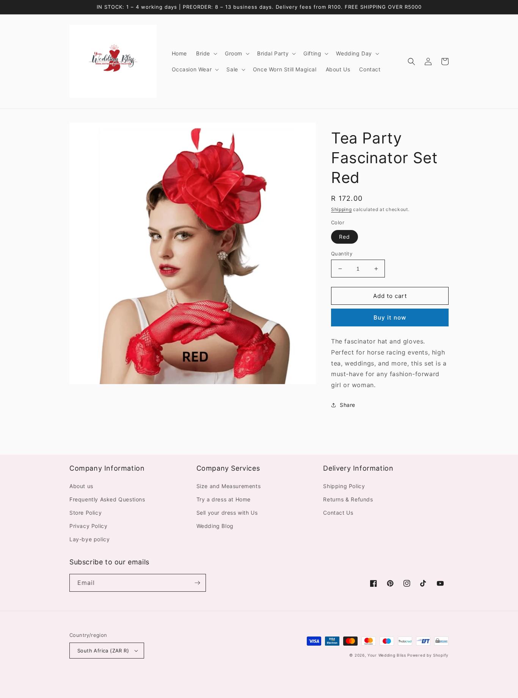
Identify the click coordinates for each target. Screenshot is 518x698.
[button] (206, 53)
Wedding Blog (215, 526)
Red (344, 236)
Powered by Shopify (428, 655)
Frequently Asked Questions (107, 499)
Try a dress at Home (223, 499)
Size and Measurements (228, 486)
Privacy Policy (88, 526)
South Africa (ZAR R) (103, 651)
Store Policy (85, 512)
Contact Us (338, 512)
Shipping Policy (344, 486)
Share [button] (347, 405)
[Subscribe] (197, 583)
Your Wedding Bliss (386, 655)
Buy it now (390, 317)
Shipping (341, 209)
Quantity (341, 254)
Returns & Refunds (348, 499)
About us (81, 486)
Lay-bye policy (89, 539)
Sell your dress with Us (227, 512)
